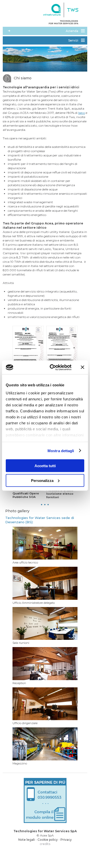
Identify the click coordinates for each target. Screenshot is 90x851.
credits (45, 844)
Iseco (81, 113)
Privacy (66, 839)
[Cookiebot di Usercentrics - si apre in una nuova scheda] (53, 367)
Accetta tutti (45, 466)
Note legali (26, 839)
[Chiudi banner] (82, 367)
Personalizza (42, 480)
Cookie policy (48, 839)
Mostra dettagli (61, 450)
